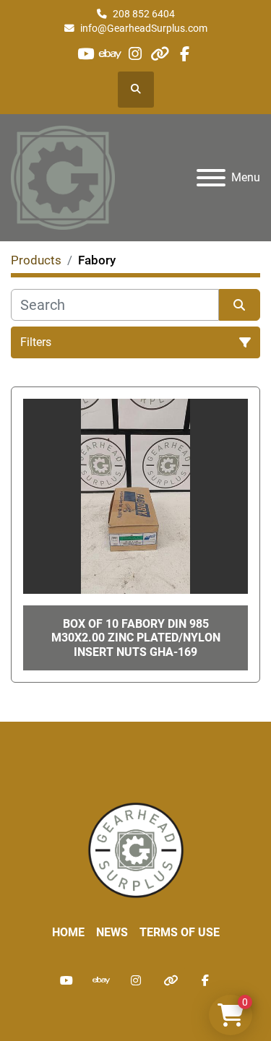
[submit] (240, 305)
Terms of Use (179, 932)
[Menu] (211, 177)
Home (68, 932)
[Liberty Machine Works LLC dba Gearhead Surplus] (136, 849)
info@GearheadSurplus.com (143, 28)
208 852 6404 (144, 14)
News (112, 932)
